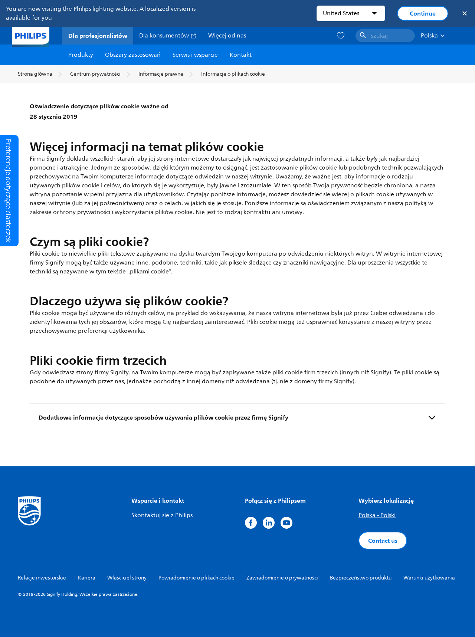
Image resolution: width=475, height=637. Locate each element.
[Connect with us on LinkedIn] (269, 523)
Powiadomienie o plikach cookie (196, 578)
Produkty (80, 55)
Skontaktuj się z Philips (162, 515)
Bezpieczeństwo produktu (361, 578)
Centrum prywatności (95, 74)
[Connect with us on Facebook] (251, 523)
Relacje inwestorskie (42, 578)
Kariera (86, 578)
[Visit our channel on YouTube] (286, 523)
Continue (423, 13)
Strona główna (35, 74)
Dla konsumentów (164, 35)
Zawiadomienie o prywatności (282, 578)
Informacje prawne (160, 74)
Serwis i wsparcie (195, 55)
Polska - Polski (377, 515)
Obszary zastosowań (133, 55)
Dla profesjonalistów (97, 35)
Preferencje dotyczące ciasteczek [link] (8, 191)
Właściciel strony (127, 578)
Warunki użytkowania (429, 578)
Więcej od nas (227, 35)
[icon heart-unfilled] (340, 35)
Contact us (382, 540)
